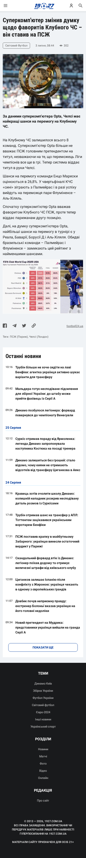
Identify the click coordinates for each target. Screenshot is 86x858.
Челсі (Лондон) (38, 336)
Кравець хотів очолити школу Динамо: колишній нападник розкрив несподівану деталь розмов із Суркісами (47, 498)
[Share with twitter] (24, 326)
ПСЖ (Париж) (19, 336)
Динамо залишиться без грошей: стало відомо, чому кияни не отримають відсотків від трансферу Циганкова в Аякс (47, 465)
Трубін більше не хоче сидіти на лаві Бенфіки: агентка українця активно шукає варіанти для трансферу (47, 372)
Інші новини (43, 719)
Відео (43, 770)
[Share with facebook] (5, 326)
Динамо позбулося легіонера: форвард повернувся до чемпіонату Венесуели (45, 412)
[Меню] (10, 5)
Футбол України (43, 698)
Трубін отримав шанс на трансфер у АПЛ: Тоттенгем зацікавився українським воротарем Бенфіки (46, 520)
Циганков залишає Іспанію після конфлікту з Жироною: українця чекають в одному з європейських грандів (46, 584)
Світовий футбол (43, 705)
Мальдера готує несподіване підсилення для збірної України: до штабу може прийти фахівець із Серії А (46, 393)
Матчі (43, 756)
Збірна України (43, 690)
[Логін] (71, 5)
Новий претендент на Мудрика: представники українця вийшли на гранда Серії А (47, 627)
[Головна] (43, 5)
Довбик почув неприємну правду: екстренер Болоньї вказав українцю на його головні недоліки (45, 606)
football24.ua (75, 326)
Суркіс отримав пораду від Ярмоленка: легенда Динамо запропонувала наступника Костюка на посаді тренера (45, 443)
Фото (43, 763)
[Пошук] (80, 5)
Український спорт (43, 726)
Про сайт (43, 800)
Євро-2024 (43, 712)
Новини (43, 749)
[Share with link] (34, 326)
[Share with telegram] (14, 326)
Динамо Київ (43, 683)
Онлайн (43, 778)
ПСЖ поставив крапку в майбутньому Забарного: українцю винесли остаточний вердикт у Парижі (47, 541)
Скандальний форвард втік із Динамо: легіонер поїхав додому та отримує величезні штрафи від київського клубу (45, 563)
